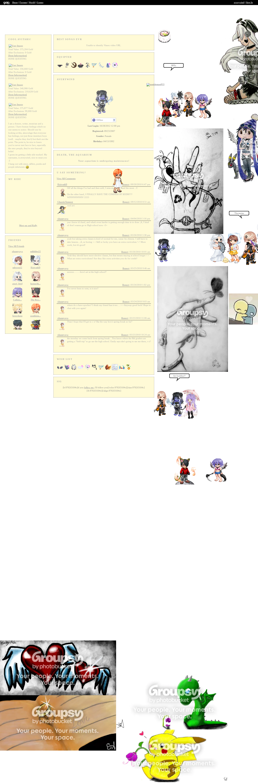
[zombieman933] (155, 84)
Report (126, 202)
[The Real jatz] (119, 193)
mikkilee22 (35, 251)
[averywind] (166, 262)
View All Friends (16, 246)
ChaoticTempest (65, 202)
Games (40, 2)
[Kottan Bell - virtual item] (66, 67)
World (32, 2)
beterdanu (17, 316)
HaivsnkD (35, 267)
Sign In (249, 2)
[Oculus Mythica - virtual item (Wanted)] (60, 370)
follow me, (89, 387)
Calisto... (17, 300)
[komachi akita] (186, 483)
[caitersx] (189, 418)
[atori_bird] (216, 482)
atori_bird (17, 283)
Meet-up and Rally (28, 225)
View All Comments (66, 178)
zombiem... (35, 316)
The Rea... (36, 300)
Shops (15, 2)
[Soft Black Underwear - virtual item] (60, 67)
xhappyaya (17, 251)
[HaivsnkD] (163, 415)
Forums (23, 2)
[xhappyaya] (231, 263)
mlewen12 (17, 267)
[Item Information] (17, 55)
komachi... (35, 283)
